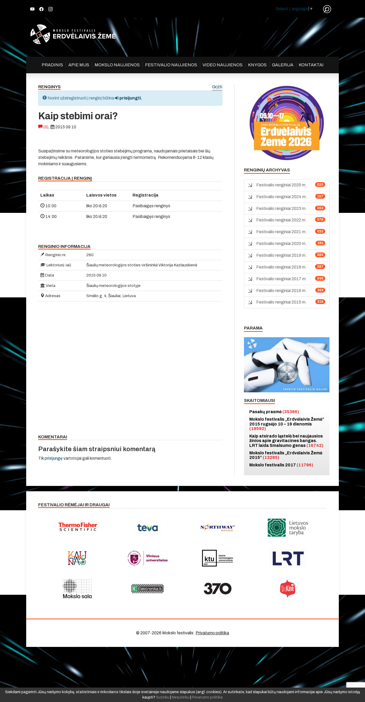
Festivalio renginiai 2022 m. (281, 220)
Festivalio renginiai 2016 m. (281, 290)
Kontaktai (311, 65)
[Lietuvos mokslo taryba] (288, 528)
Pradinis (52, 65)
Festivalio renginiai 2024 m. (281, 196)
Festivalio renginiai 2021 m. (281, 231)
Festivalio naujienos (171, 65)
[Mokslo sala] (77, 589)
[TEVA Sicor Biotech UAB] (147, 528)
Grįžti (217, 87)
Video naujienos (223, 65)
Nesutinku (180, 697)
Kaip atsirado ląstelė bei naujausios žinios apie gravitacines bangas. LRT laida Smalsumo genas (286, 441)
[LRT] (288, 558)
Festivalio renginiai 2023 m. (281, 208)
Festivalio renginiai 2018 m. (281, 267)
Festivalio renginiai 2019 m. (281, 255)
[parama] (286, 364)
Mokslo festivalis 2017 (281, 465)
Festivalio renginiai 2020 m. (281, 243)
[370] (217, 589)
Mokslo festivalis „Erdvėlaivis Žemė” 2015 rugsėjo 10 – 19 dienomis (286, 424)
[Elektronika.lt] (147, 589)
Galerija (282, 65)
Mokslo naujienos (117, 65)
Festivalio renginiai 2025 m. (281, 185)
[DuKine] (288, 589)
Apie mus (78, 65)
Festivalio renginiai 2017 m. (281, 279)
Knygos (257, 65)
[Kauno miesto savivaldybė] (77, 558)
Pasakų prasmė (274, 411)
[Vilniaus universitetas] (147, 558)
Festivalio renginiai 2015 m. (281, 302)
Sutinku (162, 697)
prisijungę (54, 458)
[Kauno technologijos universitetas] (217, 558)
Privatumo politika (212, 633)
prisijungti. (130, 98)
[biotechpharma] (217, 528)
